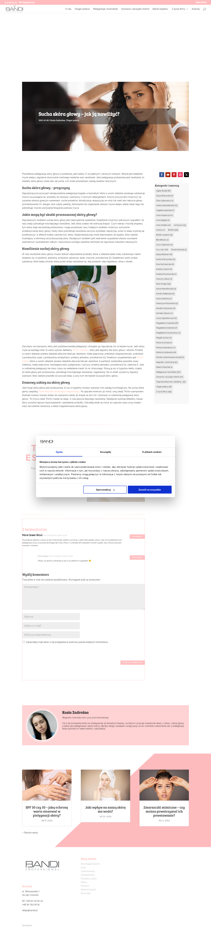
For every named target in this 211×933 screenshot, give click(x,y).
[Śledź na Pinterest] (174, 174)
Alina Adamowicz (164, 201)
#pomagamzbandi (90, 864)
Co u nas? (162, 250)
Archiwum (180, 225)
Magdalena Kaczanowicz (168, 333)
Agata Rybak (163, 191)
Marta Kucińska (164, 343)
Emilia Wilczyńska (165, 259)
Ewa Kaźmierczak (165, 264)
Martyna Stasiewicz (165, 348)
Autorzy (196, 9)
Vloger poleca (82, 9)
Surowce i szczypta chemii (135, 9)
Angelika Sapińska (165, 210)
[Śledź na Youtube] (167, 174)
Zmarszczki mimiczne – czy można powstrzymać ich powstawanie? (164, 811)
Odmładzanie (87, 875)
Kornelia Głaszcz (164, 313)
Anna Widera (163, 225)
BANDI (173, 230)
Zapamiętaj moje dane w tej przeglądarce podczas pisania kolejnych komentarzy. (67, 642)
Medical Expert (88, 889)
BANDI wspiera (164, 235)
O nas (68, 9)
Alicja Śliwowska (164, 196)
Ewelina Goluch (164, 269)
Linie (83, 867)
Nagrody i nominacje (166, 362)
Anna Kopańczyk (164, 215)
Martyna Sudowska (166, 352)
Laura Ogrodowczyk (166, 318)
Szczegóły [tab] (105, 451)
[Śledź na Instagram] (180, 174)
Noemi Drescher (164, 367)
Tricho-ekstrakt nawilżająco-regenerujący (59, 391)
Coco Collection (164, 245)
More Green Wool (32, 535)
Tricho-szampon (81, 350)
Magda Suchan (163, 338)
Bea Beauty (162, 240)
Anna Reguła (163, 220)
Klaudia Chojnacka (165, 308)
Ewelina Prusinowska (166, 274)
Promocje (85, 893)
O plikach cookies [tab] (152, 451)
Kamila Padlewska (165, 294)
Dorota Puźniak (178, 250)
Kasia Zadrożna (57, 120)
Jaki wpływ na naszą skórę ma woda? (105, 809)
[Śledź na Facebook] (161, 174)
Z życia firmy (178, 9)
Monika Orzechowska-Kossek (170, 357)
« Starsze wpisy (30, 832)
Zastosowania (88, 871)
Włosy (84, 882)
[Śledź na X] (186, 174)
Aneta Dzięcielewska (166, 205)
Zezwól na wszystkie (150, 489)
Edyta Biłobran (164, 254)
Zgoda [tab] (59, 451)
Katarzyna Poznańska (167, 303)
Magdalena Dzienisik (166, 328)
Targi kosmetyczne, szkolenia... (171, 382)
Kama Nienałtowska (166, 289)
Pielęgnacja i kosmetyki (105, 9)
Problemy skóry (89, 878)
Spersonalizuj (103, 489)
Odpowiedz (137, 536)
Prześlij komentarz (132, 662)
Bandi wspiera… (161, 9)
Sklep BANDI (201, 2)
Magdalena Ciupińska (167, 323)
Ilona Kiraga (163, 284)
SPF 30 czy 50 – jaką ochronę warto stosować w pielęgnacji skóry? (47, 811)
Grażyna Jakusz (164, 279)
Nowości (85, 886)
